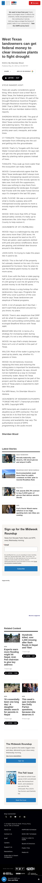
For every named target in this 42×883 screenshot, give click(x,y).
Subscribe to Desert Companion (11, 856)
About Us (7, 830)
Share (6, 71)
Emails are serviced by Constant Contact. (20, 562)
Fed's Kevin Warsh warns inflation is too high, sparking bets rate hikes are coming (27, 511)
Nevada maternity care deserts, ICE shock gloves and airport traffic (27, 459)
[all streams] (39, 879)
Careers (6, 843)
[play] (4, 879)
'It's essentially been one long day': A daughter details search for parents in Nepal (11, 707)
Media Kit (25, 852)
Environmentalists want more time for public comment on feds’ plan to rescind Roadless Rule (27, 476)
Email (6, 545)
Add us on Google (24, 71)
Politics (19, 488)
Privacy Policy (26, 824)
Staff (5, 838)
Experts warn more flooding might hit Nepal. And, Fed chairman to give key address (11, 657)
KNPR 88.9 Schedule (29, 830)
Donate (35, 3)
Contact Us (8, 834)
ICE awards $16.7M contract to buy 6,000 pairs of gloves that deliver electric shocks (27, 494)
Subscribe (21, 569)
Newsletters (8, 851)
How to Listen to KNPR (28, 839)
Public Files (26, 848)
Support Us (8, 847)
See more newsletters (13, 756)
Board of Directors (28, 844)
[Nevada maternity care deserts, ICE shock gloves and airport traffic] (8, 458)
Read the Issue (21, 800)
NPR (17, 505)
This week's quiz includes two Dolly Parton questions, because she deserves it (29, 707)
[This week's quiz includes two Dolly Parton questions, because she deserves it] (30, 687)
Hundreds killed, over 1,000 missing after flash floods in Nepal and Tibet (30, 641)
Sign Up (21, 761)
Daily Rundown (22, 455)
